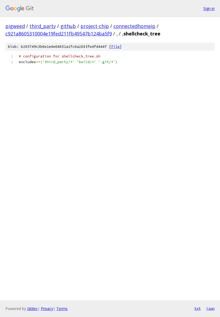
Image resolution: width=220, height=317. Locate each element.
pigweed (15, 26)
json (210, 308)
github (68, 26)
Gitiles (32, 308)
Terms (62, 308)
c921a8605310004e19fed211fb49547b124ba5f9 (58, 33)
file (115, 46)
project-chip (94, 26)
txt (197, 308)
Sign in (209, 8)
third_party (43, 26)
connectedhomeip (134, 26)
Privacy (47, 308)
